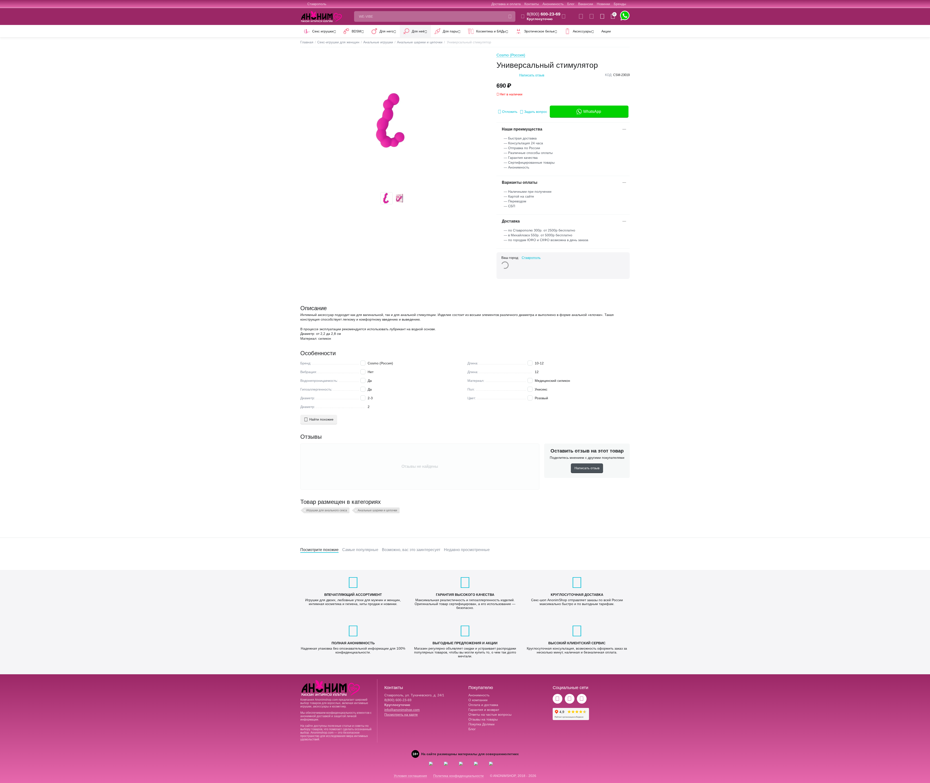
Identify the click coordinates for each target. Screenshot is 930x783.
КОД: (608, 75)
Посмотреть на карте (401, 714)
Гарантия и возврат (483, 710)
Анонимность (553, 4)
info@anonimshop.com (402, 710)
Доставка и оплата (506, 4)
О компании (478, 700)
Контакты (531, 4)
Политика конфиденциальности (458, 776)
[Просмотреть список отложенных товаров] (591, 16)
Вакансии (585, 4)
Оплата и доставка (483, 705)
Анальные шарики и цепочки (377, 510)
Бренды (620, 4)
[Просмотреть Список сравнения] (580, 16)
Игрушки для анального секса (326, 510)
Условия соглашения (410, 776)
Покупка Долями (481, 724)
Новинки (603, 4)
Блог (570, 4)
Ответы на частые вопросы (490, 714)
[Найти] (510, 16)
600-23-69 (543, 14)
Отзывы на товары (483, 719)
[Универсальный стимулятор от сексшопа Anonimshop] (393, 121)
